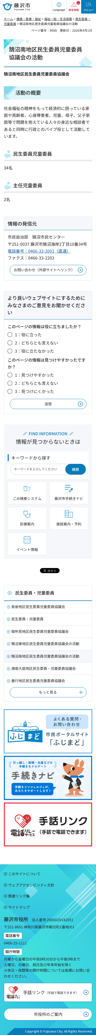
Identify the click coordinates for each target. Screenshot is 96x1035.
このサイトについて (24, 873)
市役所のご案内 (48, 1014)
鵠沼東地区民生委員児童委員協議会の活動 (45, 643)
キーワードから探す (30, 457)
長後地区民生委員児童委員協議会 (38, 606)
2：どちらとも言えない (36, 343)
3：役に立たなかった (34, 351)
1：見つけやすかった (34, 375)
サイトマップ (19, 907)
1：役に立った (28, 334)
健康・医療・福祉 (28, 19)
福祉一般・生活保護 (58, 19)
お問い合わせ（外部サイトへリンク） (44, 269)
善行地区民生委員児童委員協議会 (38, 680)
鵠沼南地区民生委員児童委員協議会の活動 (45, 656)
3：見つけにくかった (34, 391)
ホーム (8, 19)
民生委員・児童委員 (34, 592)
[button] (58, 7)
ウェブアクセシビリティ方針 (31, 885)
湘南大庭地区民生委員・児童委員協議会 (43, 668)
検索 (75, 469)
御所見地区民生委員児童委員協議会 (40, 631)
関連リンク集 (19, 895)
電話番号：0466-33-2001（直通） (39, 251)
